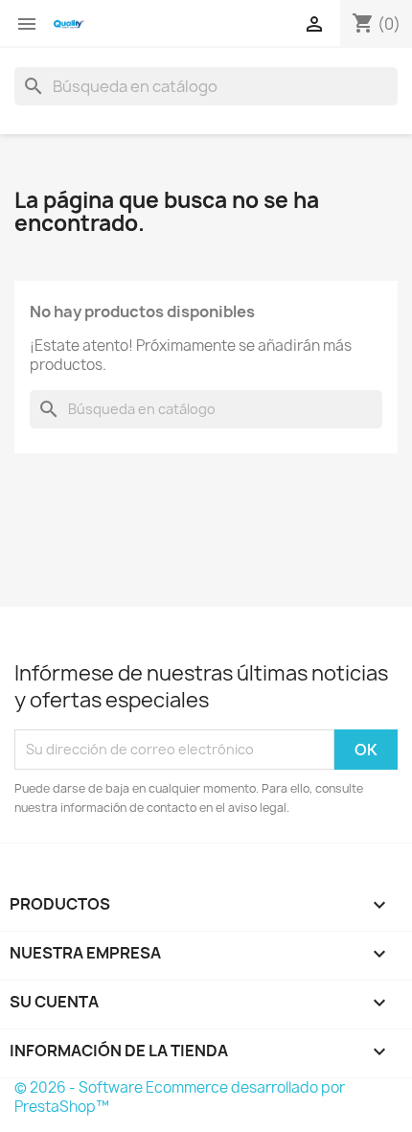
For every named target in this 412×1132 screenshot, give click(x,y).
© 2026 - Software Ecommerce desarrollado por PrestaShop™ (179, 1097)
